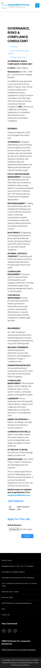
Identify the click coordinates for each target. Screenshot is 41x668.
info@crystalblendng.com (19, 495)
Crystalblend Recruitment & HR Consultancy (18, 578)
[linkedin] (15, 631)
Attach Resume (15, 525)
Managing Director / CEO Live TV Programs (18, 566)
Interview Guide (7, 597)
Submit (27, 536)
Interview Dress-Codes (10, 592)
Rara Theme (33, 663)
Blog (3, 609)
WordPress (25, 665)
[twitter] (9, 631)
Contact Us (6, 615)
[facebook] (4, 631)
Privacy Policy (7, 560)
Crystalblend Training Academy (13, 572)
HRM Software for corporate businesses (16, 603)
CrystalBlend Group (18, 4)
